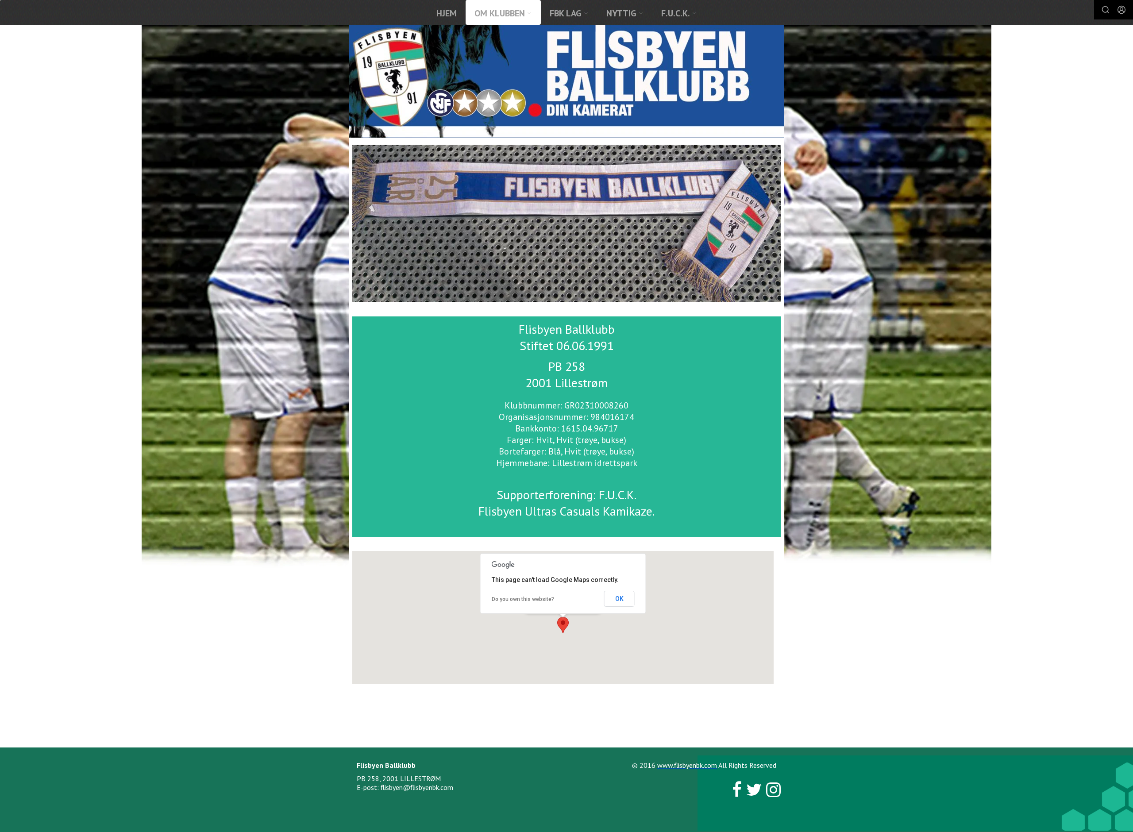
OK (619, 598)
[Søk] (1106, 10)
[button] (563, 625)
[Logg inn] (1121, 10)
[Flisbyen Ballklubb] (566, 81)
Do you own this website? (523, 599)
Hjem (446, 13)
